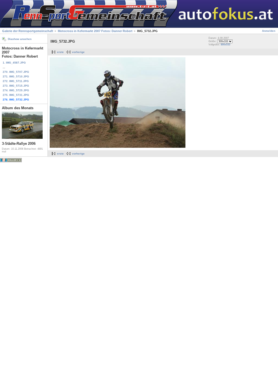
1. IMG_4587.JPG (14, 62)
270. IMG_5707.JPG (16, 71)
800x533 (225, 44)
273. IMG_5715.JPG (16, 85)
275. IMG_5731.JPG (16, 94)
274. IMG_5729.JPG (16, 90)
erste (60, 52)
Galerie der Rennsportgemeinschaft (27, 31)
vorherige (78, 52)
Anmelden (268, 30)
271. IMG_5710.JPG (16, 76)
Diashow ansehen (19, 38)
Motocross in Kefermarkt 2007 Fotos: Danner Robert (95, 31)
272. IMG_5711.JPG (16, 81)
